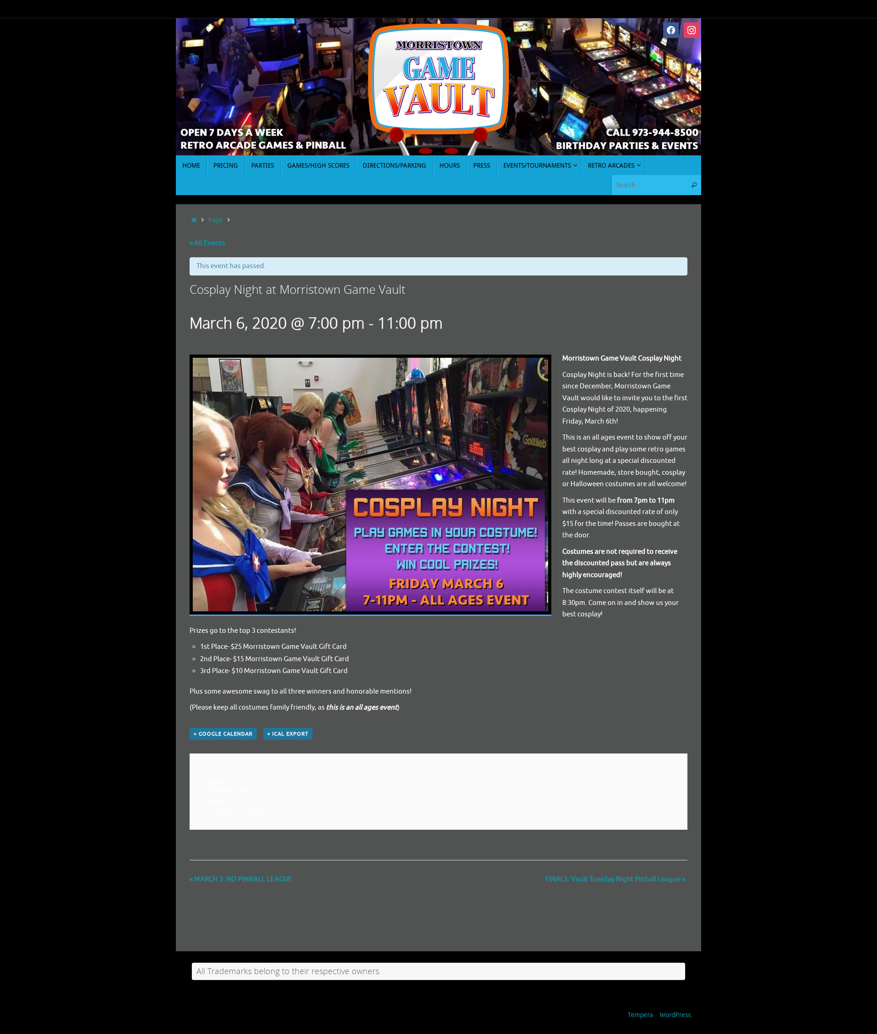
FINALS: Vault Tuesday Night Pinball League (615, 879)
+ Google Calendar (223, 734)
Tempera (640, 1015)
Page (215, 220)
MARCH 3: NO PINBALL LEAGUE (241, 879)
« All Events (207, 243)
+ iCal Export (287, 734)
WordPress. (676, 1015)
